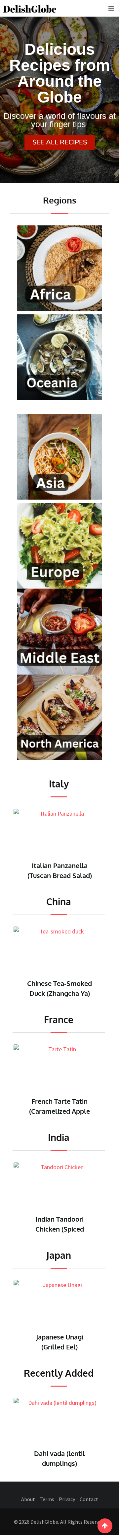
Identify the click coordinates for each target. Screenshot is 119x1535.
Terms (47, 1499)
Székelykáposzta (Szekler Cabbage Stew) (60, 1463)
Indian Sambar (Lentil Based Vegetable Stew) (59, 1229)
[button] (59, 142)
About (28, 1499)
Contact (89, 1499)
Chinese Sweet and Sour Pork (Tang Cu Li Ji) (59, 993)
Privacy (67, 1499)
